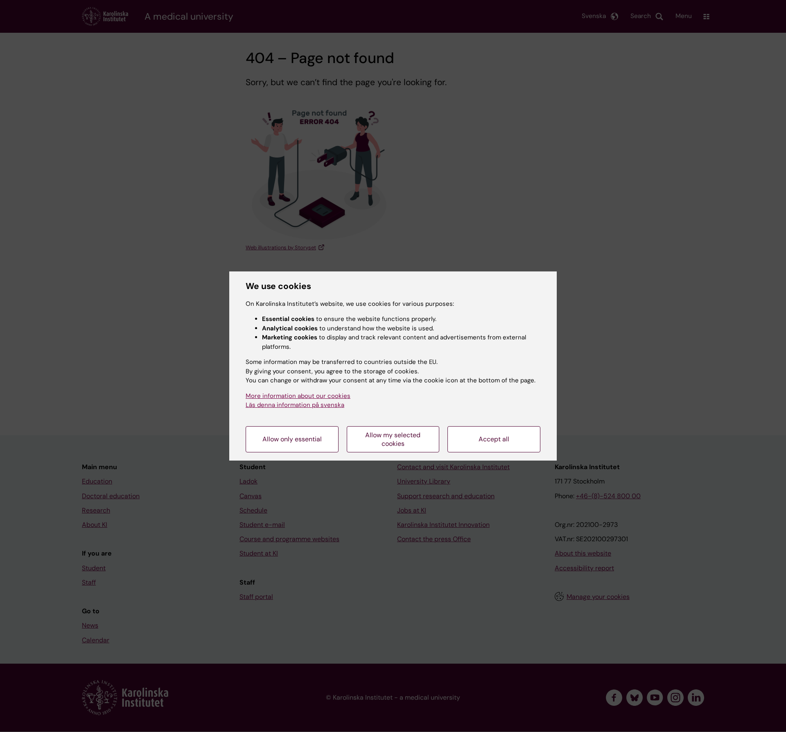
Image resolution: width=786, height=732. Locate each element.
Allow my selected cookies (392, 439)
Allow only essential (292, 439)
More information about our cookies (298, 396)
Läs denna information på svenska (295, 405)
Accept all (494, 439)
